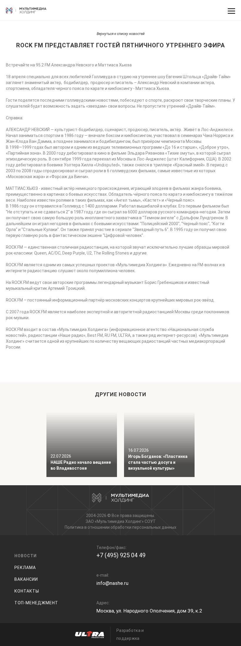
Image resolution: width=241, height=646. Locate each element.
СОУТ (150, 521)
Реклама (25, 567)
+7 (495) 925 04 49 (120, 555)
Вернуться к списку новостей (121, 34)
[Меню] (230, 10)
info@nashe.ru (112, 583)
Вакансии (26, 579)
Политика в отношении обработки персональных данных (120, 527)
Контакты (26, 591)
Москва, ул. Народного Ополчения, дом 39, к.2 (149, 611)
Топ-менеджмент (36, 602)
